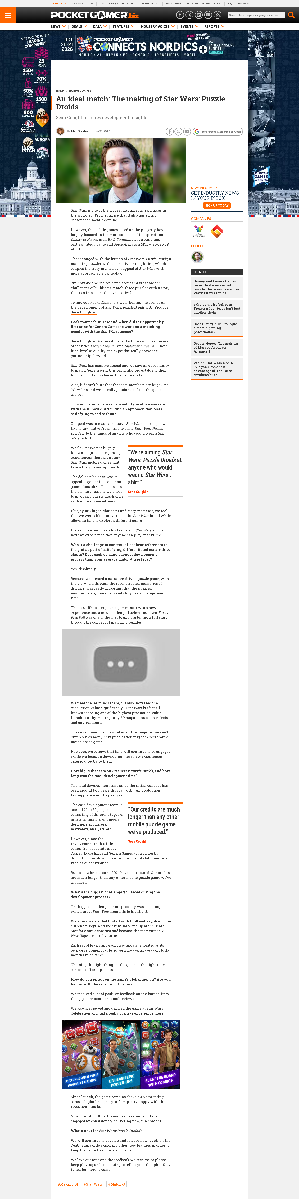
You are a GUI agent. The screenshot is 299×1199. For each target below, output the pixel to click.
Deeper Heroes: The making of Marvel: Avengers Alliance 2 (216, 347)
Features (121, 26)
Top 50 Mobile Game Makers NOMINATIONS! (194, 3)
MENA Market (151, 3)
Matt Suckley (79, 131)
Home (60, 91)
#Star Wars (93, 1184)
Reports (212, 26)
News (56, 26)
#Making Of (68, 1184)
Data (97, 26)
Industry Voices (155, 26)
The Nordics (77, 3)
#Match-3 (116, 1184)
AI (92, 3)
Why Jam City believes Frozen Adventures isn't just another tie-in (217, 308)
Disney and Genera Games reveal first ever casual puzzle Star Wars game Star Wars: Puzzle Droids (216, 287)
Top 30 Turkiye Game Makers (118, 3)
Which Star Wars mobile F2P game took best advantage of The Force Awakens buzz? (214, 369)
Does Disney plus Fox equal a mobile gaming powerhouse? (216, 328)
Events (187, 26)
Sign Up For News (238, 3)
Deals (77, 26)
